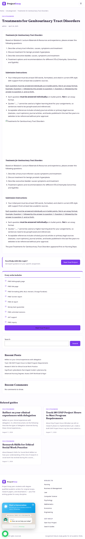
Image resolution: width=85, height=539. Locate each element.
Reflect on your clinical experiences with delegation (23, 359)
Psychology (48, 500)
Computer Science (50, 496)
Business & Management (53, 488)
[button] (5, 533)
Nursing (47, 484)
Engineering (48, 512)
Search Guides (49, 526)
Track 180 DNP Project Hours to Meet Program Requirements (26, 363)
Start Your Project (71, 262)
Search (7, 339)
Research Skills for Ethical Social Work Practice (21, 366)
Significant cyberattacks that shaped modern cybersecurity (25, 370)
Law (45, 492)
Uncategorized (11, 11)
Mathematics (48, 504)
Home (2, 11)
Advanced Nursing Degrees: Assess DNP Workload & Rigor (25, 373)
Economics (48, 508)
